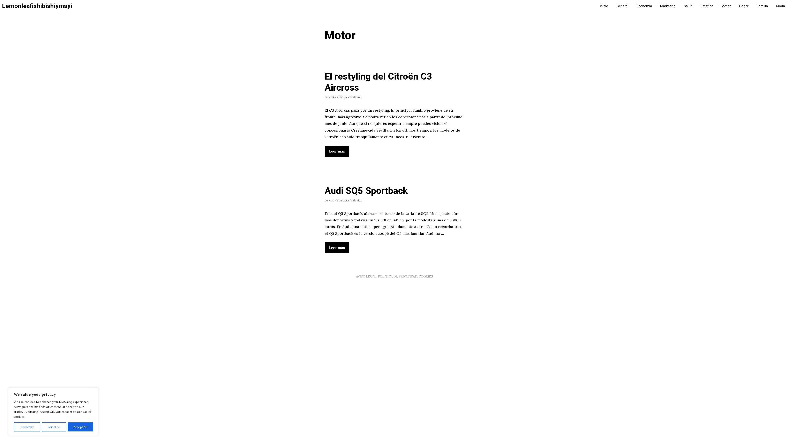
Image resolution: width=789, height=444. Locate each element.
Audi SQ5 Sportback (366, 191)
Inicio (604, 6)
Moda (780, 6)
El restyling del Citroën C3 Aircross (378, 82)
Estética (707, 6)
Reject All (53, 427)
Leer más (337, 151)
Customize (27, 427)
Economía (644, 6)
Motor (726, 6)
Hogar (744, 6)
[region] (53, 412)
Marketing (668, 6)
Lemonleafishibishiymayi (37, 6)
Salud (688, 6)
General (622, 6)
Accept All (80, 427)
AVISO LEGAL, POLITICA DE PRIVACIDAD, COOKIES (394, 276)
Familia (762, 6)
